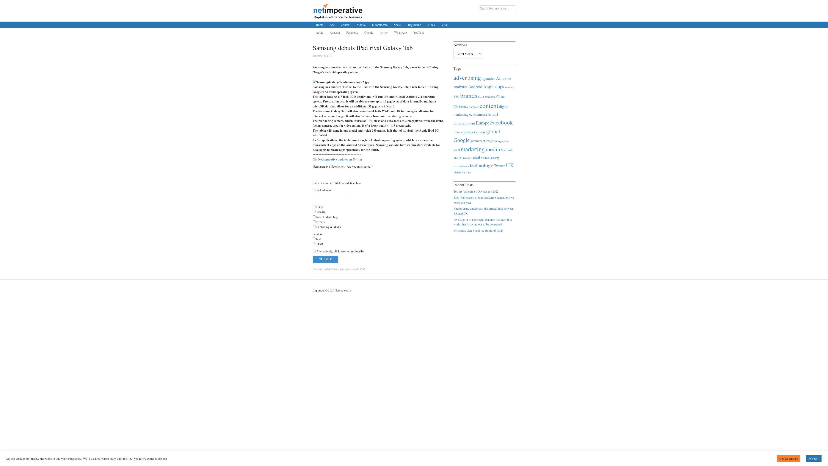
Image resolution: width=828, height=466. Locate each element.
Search (485, 158)
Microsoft (507, 150)
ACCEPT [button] (813, 458)
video (457, 172)
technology (481, 165)
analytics (460, 86)
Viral (444, 25)
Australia (509, 87)
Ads (332, 25)
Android (332, 269)
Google (368, 32)
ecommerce (478, 114)
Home (319, 25)
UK (510, 165)
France (458, 132)
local (456, 150)
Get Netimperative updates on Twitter (337, 159)
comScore (474, 107)
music (457, 158)
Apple (319, 32)
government (477, 141)
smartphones (461, 166)
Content (345, 25)
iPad (362, 269)
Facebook (352, 32)
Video (431, 25)
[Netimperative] (338, 9)
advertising (467, 77)
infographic (502, 141)
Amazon (335, 32)
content (489, 105)
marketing (473, 149)
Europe (482, 123)
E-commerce (379, 25)
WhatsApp (400, 32)
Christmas (460, 106)
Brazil (481, 96)
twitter (384, 32)
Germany (479, 132)
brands (468, 95)
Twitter (499, 165)
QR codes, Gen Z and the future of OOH (478, 230)
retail (475, 157)
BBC (456, 96)
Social (397, 25)
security (495, 158)
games (468, 131)
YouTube (418, 32)
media (493, 149)
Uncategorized (320, 269)
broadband (490, 96)
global (493, 131)
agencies (488, 78)
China (500, 96)
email (493, 114)
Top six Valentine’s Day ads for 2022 (476, 191)
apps (347, 269)
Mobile (361, 25)
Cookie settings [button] (788, 458)
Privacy (466, 158)
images (490, 141)
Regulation (414, 25)
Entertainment (464, 123)
